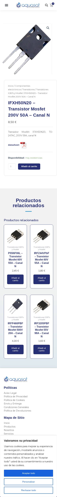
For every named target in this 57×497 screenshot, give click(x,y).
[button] (6, 5)
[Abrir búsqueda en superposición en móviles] (46, 5)
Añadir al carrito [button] (15, 279)
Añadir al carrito (29, 166)
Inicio (10, 86)
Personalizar (28, 481)
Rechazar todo (28, 490)
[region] (28, 466)
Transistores (29, 89)
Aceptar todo (28, 473)
